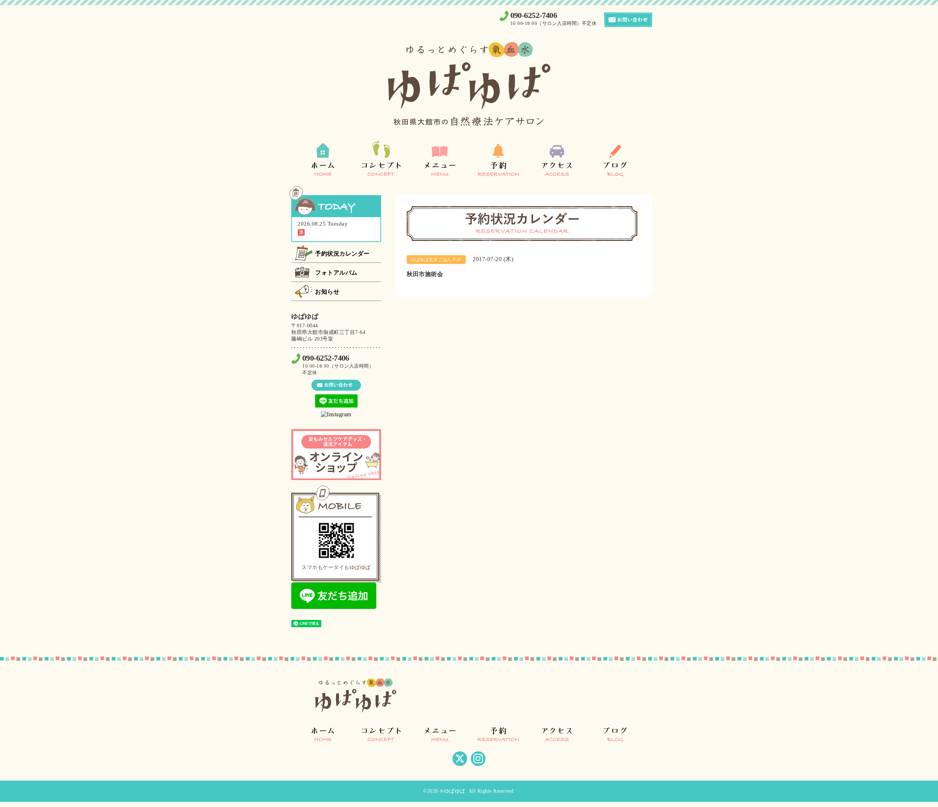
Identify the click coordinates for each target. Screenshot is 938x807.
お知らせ (327, 292)
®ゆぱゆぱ (452, 791)
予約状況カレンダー (342, 253)
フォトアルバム (336, 272)
